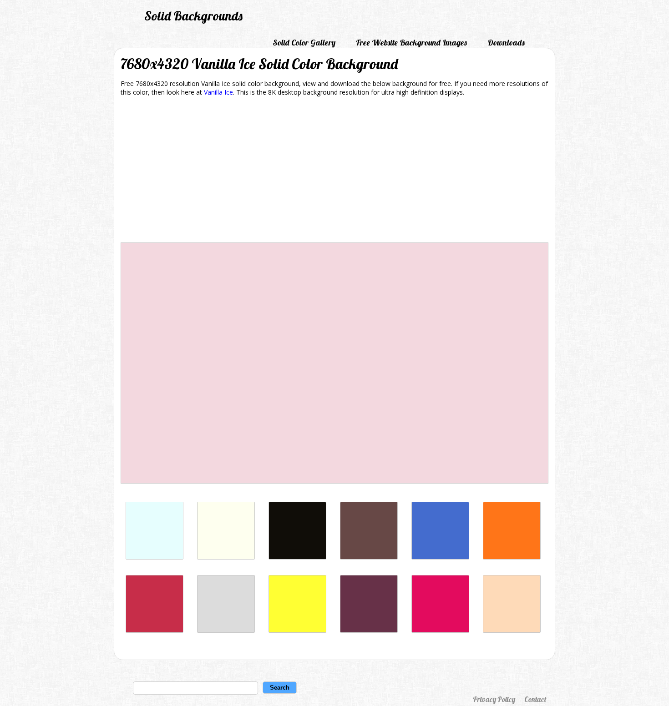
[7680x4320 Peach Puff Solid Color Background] (512, 630)
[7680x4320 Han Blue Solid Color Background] (440, 557)
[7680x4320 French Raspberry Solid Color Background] (154, 630)
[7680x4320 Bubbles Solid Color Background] (154, 557)
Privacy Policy (494, 699)
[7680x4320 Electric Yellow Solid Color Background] (297, 630)
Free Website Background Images (411, 42)
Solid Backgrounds (193, 16)
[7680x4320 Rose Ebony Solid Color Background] (369, 557)
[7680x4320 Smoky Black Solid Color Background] (297, 557)
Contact (535, 699)
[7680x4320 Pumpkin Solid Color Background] (512, 557)
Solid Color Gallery (304, 42)
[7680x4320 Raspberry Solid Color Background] (440, 630)
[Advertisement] (334, 171)
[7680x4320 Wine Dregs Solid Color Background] (369, 630)
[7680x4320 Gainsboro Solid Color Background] (226, 630)
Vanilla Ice (218, 92)
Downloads (506, 42)
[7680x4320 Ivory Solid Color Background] (226, 557)
